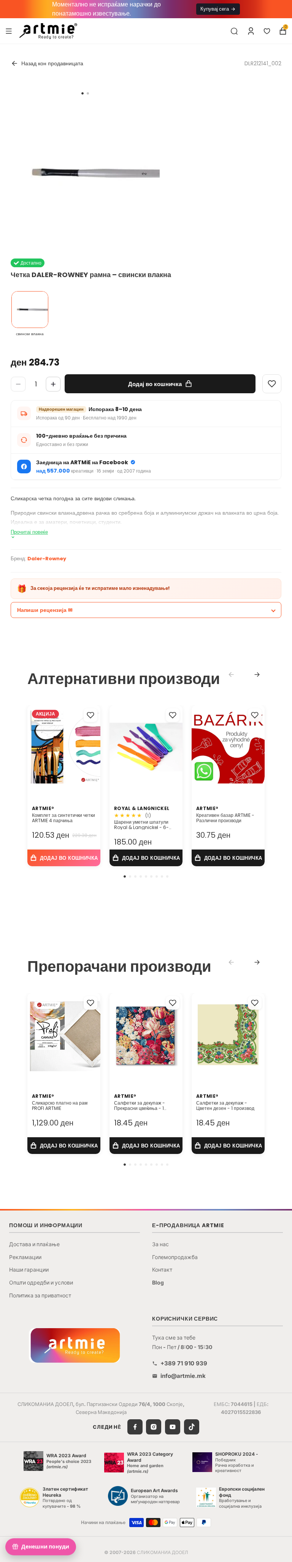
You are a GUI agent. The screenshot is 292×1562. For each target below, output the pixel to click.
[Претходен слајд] (35, 1034)
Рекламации (25, 1257)
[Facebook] (135, 1426)
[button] (125, 876)
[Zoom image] (85, 172)
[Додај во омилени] (90, 715)
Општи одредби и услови (41, 1282)
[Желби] (267, 31)
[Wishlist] (271, 383)
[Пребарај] (234, 31)
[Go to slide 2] (88, 93)
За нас (160, 1244)
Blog (158, 1282)
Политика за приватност (40, 1295)
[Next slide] (257, 674)
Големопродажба (175, 1257)
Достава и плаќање (34, 1244)
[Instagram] (153, 1426)
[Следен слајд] (92, 1034)
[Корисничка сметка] (251, 31)
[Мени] (8, 30)
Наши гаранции (29, 1269)
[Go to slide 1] (82, 93)
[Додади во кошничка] (63, 858)
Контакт (162, 1269)
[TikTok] (191, 1426)
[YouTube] (172, 1426)
